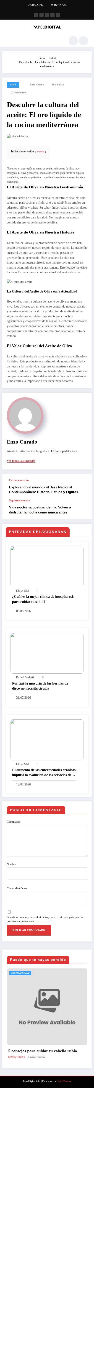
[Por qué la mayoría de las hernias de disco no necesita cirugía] (47, 652)
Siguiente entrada (19, 500)
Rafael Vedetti (25, 677)
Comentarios (14, 821)
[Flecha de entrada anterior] (83, 486)
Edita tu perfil (60, 451)
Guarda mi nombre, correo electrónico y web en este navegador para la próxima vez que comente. (45, 919)
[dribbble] (47, 15)
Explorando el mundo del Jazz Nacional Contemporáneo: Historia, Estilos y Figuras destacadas (43, 490)
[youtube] (58, 15)
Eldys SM (22, 591)
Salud (13, 84)
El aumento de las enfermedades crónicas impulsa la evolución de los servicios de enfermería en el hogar (44, 773)
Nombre (11, 864)
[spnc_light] (83, 40)
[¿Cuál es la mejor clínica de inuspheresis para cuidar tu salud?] (47, 566)
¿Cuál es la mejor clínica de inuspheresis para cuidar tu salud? (43, 599)
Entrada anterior (19, 480)
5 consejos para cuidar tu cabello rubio (35, 1051)
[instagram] (52, 15)
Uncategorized (12, 973)
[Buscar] (73, 40)
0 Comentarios (18, 92)
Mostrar (40, 151)
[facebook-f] (36, 15)
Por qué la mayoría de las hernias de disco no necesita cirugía (40, 685)
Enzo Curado (37, 84)
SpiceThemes (64, 1111)
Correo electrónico (17, 888)
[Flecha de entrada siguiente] (83, 509)
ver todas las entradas (21, 460)
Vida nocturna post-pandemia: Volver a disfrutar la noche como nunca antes (40, 509)
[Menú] (8, 41)
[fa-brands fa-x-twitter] (41, 15)
